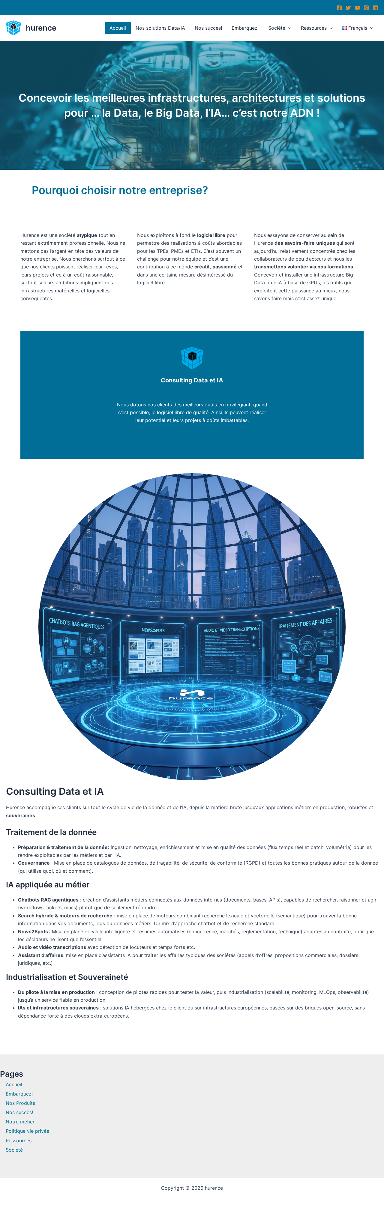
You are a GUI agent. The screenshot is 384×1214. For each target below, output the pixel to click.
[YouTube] (357, 7)
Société (276, 28)
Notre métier (20, 1122)
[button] (288, 28)
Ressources (314, 28)
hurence (41, 27)
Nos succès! (208, 28)
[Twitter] (348, 7)
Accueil (118, 28)
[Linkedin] (375, 7)
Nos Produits (20, 1103)
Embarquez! (245, 28)
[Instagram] (366, 7)
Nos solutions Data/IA (160, 28)
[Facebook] (339, 7)
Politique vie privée (27, 1131)
